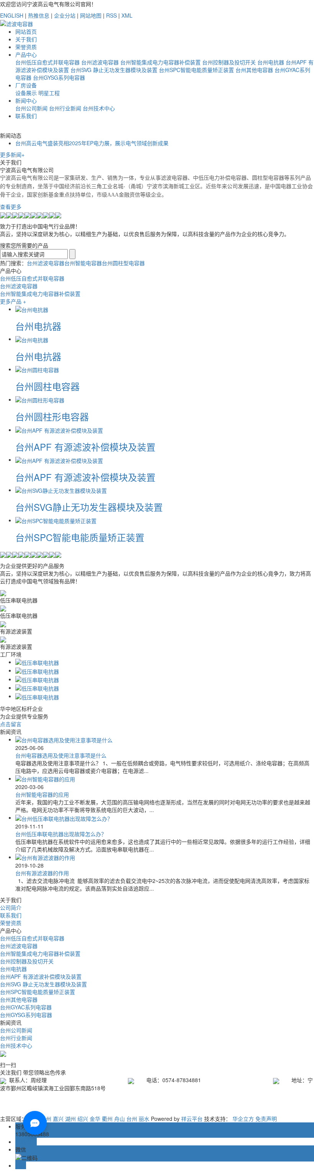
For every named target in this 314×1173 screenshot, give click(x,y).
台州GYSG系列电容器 (59, 77)
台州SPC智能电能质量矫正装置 (196, 70)
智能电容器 (209, 1099)
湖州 (70, 1118)
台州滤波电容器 (100, 62)
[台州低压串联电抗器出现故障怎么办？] (64, 817)
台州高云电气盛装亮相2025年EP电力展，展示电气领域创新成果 (91, 143)
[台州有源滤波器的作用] (45, 857)
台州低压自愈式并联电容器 (47, 62)
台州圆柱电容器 (47, 386)
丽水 (144, 1118)
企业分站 (64, 15)
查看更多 (10, 206)
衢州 (107, 1118)
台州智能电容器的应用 (42, 794)
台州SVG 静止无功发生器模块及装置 (113, 70)
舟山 (119, 1118)
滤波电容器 (177, 1099)
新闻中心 (26, 100)
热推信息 (38, 15)
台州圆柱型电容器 (123, 263)
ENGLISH (11, 15)
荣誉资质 (26, 47)
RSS (111, 15)
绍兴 (82, 1118)
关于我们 (26, 39)
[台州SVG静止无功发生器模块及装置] (61, 490)
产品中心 (26, 54)
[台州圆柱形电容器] (39, 399)
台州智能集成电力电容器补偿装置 (160, 62)
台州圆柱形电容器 (52, 416)
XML (126, 15)
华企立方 (243, 1118)
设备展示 (26, 93)
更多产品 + (13, 301)
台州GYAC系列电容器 (26, 1007)
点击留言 (10, 724)
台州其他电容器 (254, 70)
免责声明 (266, 1118)
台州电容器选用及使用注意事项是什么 (60, 755)
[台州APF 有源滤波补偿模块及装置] (59, 429)
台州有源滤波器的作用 (42, 873)
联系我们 (26, 116)
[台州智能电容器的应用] (45, 778)
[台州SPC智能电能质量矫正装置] (55, 520)
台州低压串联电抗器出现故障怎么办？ (60, 834)
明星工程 (49, 93)
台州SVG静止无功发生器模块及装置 (89, 506)
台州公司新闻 (31, 108)
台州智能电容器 (83, 263)
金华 (95, 1118)
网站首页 (26, 31)
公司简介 (10, 907)
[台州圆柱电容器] (37, 369)
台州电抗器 (270, 62)
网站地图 (90, 15)
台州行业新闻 (65, 108)
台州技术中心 (99, 108)
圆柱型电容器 (244, 1099)
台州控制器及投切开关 (229, 62)
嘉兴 (58, 1118)
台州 (131, 1118)
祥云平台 (192, 1118)
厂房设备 (26, 85)
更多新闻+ (12, 154)
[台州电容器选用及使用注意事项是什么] (64, 739)
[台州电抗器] (31, 309)
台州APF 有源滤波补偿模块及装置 (85, 446)
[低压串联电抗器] (37, 662)
